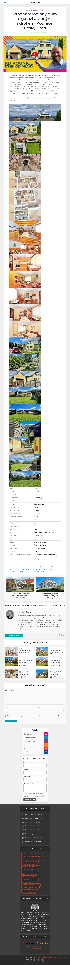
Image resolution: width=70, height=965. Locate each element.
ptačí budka (27, 882)
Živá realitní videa (47, 571)
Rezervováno (53, 648)
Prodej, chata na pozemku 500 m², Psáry (24, 676)
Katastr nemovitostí (31, 567)
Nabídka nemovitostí (24, 659)
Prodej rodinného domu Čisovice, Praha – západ (57, 652)
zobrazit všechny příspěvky (14, 635)
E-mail (37, 707)
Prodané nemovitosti (31, 872)
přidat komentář (34, 33)
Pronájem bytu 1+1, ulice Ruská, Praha (24, 651)
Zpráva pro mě (28, 783)
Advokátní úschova (16, 567)
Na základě (35, 947)
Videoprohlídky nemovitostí (29, 571)
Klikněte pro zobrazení (35, 948)
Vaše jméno (27, 763)
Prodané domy (45, 567)
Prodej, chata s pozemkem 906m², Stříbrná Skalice (55, 676)
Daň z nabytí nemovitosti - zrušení (34, 856)
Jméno (8, 707)
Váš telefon (27, 776)
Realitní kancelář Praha (42, 569)
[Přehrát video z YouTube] (35, 54)
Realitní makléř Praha (31, 887)
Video (42, 10)
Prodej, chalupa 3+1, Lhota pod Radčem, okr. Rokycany (25, 664)
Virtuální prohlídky (28, 660)
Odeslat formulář (30, 799)
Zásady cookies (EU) (60, 957)
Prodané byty (28, 864)
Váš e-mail (27, 769)
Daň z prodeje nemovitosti (31, 859)
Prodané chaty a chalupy (31, 866)
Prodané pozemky (29, 874)
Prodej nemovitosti (25, 569)
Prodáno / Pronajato (33, 10)
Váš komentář (10, 690)
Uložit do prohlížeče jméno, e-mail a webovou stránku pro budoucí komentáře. (34, 716)
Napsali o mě (38, 814)
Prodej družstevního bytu (32, 877)
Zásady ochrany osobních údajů (45, 957)
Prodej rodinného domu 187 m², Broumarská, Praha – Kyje (56, 665)
